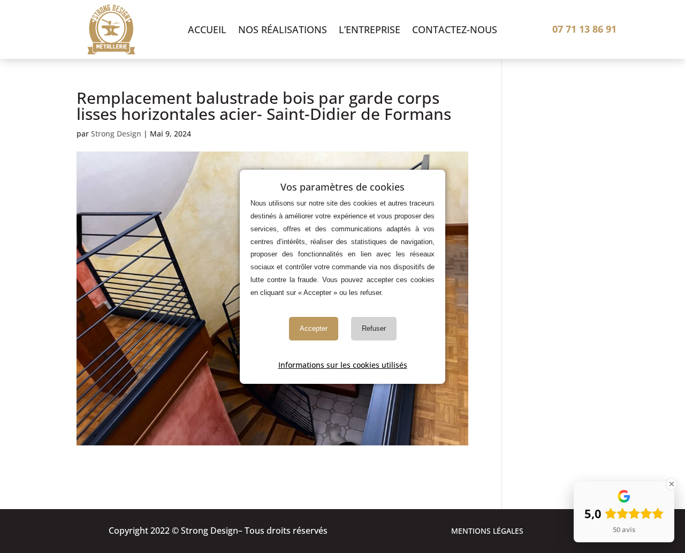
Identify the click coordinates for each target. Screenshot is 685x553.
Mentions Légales (487, 531)
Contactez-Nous (454, 31)
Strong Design (116, 133)
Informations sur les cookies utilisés (342, 364)
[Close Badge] (671, 484)
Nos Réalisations (282, 31)
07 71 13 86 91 (584, 28)
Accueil (207, 31)
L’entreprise (369, 31)
